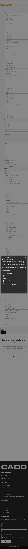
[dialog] (14, 274)
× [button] (25, 257)
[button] (14, 291)
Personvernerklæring (6, 270)
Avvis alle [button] (14, 287)
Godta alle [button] (14, 284)
